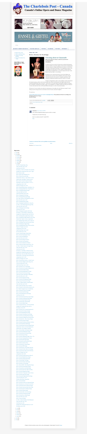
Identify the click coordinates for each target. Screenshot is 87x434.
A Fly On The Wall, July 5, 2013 (21, 377)
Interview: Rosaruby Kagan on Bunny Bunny (23, 233)
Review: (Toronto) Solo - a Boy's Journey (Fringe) (24, 318)
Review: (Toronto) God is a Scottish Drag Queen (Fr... (25, 309)
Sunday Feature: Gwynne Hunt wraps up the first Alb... (25, 255)
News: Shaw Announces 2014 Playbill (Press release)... (25, 198)
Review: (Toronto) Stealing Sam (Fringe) (22, 371)
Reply (33, 118)
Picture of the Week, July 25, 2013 (21, 199)
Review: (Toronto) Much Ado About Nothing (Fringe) (25, 325)
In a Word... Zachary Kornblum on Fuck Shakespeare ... (25, 399)
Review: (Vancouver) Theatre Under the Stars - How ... (25, 244)
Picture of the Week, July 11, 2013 (21, 276)
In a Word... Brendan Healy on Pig (21, 165)
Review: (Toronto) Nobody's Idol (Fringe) (23, 361)
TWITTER (43, 48)
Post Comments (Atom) (37, 145)
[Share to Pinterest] (53, 100)
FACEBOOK (50, 48)
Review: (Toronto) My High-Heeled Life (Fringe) (24, 376)
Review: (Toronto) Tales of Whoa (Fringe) (23, 301)
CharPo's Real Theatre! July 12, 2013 (22, 265)
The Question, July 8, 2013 (20, 307)
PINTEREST (64, 48)
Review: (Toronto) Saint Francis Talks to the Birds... (24, 369)
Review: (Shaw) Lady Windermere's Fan (22, 174)
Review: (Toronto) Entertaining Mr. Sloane (23, 234)
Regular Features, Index (19, 52)
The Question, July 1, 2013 (20, 406)
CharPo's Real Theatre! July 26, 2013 (22, 193)
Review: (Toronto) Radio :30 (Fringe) (22, 360)
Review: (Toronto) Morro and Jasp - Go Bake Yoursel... (25, 260)
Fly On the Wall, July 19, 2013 (21, 231)
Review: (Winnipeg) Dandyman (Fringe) (22, 190)
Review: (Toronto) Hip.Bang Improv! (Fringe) (23, 271)
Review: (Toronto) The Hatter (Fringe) (22, 269)
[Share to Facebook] (52, 100)
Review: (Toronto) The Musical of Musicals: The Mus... (25, 322)
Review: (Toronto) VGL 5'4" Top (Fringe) (23, 266)
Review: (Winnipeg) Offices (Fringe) (22, 201)
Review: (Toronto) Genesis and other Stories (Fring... (25, 387)
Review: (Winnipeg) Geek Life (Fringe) (22, 207)
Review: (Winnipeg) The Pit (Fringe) (22, 195)
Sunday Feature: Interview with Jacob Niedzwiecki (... (25, 326)
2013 (16, 154)
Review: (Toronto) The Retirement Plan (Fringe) (24, 298)
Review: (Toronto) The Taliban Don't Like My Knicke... (25, 317)
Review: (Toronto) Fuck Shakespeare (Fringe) (23, 279)
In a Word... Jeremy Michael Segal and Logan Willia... (25, 204)
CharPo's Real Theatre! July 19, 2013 (22, 230)
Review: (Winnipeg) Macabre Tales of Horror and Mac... (25, 225)
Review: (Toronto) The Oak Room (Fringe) (23, 393)
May (17, 409)
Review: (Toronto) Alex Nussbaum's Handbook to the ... (25, 268)
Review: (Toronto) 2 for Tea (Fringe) (22, 363)
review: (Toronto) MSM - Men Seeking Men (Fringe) (25, 364)
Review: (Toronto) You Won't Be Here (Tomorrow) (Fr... (25, 287)
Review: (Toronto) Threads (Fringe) (22, 390)
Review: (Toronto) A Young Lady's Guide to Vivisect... (25, 372)
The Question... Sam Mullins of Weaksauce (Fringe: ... (25, 250)
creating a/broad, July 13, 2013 (21, 257)
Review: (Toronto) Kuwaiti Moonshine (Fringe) (24, 341)
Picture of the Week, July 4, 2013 (21, 396)
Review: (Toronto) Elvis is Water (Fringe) (23, 344)
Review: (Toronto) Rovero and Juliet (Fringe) (23, 368)
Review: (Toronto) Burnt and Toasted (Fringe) (23, 333)
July (17, 163)
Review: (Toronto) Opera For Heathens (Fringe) (24, 388)
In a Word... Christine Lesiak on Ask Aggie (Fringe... (24, 245)
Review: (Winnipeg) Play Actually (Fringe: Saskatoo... (25, 215)
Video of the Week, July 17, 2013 (21, 247)
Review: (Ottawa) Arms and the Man (22, 176)
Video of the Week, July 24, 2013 (21, 206)
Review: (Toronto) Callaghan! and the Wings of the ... (25, 261)
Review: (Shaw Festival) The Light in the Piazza (24, 180)
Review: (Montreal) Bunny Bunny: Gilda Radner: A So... (25, 187)
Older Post (70, 143)
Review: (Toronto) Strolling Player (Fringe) (23, 331)
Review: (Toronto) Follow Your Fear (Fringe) (23, 391)
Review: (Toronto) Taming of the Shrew (22, 239)
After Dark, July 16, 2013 (20, 249)
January (17, 416)
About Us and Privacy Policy (20, 54)
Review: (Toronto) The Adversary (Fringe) (23, 272)
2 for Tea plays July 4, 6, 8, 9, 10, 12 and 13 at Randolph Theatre (41, 94)
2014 (16, 152)
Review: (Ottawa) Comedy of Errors (22, 342)
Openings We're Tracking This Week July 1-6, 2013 (24, 404)
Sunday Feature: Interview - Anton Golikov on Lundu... (25, 177)
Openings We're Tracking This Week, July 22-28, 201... (25, 214)
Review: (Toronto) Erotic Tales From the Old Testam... (25, 350)
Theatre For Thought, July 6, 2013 (21, 352)
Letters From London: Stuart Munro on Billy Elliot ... (24, 274)
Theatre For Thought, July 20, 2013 (22, 226)
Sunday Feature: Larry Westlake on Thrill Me (23, 328)
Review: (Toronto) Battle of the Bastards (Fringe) (24, 330)
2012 (16, 418)
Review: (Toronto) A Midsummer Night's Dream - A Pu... (25, 336)
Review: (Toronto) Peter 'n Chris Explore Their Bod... (25, 347)
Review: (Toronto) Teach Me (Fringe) (22, 291)
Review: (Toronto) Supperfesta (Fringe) (22, 277)
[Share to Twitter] (50, 100)
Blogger (61, 425)
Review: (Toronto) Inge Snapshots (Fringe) (23, 299)
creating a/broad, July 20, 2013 (21, 228)
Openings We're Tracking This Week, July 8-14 (24, 306)
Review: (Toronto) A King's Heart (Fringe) (23, 358)
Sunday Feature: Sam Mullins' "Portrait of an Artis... (24, 179)
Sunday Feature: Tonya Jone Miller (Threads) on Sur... (25, 253)
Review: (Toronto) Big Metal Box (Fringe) (23, 312)
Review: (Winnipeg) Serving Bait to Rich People (24, 211)
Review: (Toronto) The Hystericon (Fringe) (23, 280)
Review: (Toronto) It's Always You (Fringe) (23, 290)
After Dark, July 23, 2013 (20, 209)
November (18, 157)
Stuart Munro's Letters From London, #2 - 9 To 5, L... (25, 182)
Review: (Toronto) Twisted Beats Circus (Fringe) (24, 314)
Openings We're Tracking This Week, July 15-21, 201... (25, 252)
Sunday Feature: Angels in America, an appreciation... (25, 218)
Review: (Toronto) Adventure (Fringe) (22, 320)
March (17, 412)
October (17, 158)
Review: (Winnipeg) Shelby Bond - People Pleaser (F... (25, 188)
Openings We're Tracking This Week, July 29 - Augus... (25, 171)
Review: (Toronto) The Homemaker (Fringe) (23, 366)
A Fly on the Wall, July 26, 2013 (21, 192)
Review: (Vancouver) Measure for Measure (23, 242)
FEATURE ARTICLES (34, 48)
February (17, 414)
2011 (16, 419)
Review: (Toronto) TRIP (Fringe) (21, 345)
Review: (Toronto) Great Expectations (22, 241)
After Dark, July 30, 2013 (20, 168)
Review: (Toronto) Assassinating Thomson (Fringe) (24, 315)
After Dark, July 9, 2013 (20, 295)
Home (51, 143)
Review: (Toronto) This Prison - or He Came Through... (25, 304)
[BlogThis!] (49, 100)
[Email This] (48, 100)
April (17, 411)
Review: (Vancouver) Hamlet (21, 398)
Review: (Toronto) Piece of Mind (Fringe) (23, 395)
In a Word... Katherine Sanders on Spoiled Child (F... (24, 282)
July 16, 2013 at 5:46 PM (41, 110)
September (18, 160)
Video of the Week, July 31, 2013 (21, 166)
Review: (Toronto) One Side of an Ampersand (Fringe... (25, 382)
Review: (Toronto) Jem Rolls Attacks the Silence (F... (24, 355)
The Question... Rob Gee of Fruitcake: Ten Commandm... (25, 169)
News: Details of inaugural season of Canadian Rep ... (25, 288)
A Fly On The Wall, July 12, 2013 (21, 263)
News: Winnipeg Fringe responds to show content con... (25, 220)
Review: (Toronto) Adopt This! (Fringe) (22, 374)
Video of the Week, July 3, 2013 (21, 401)
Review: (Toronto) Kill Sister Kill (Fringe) (23, 323)
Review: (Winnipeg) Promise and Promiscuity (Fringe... (25, 222)
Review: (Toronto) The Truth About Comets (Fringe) (24, 296)
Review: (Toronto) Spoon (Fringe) (21, 334)
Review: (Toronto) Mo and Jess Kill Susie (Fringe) (24, 385)
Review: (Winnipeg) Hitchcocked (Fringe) (23, 196)
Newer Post (31, 143)
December (18, 155)
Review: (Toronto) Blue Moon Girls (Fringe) (23, 293)
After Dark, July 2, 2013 (20, 403)
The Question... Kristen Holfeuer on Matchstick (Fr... (24, 212)
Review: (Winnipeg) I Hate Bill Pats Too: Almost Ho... (25, 203)
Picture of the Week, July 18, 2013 (21, 238)
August (17, 162)
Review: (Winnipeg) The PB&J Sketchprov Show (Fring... (25, 217)
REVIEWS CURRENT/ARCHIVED (20, 48)
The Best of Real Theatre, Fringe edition (22, 379)
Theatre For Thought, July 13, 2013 (22, 258)
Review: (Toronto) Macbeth (20, 380)
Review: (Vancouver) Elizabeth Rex (22, 236)
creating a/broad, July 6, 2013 (21, 353)
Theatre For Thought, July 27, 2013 (22, 185)
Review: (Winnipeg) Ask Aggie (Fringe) (22, 223)
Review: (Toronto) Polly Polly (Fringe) (22, 339)
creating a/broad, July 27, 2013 (21, 184)
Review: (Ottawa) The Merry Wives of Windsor (24, 285)
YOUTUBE (57, 48)
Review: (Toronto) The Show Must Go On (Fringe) (24, 349)
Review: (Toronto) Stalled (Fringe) (21, 303)
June (17, 408)
